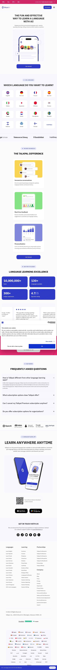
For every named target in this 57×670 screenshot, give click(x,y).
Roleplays (23, 556)
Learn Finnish (9, 570)
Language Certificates (26, 575)
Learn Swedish (9, 568)
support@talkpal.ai (37, 529)
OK (42, 346)
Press (38, 578)
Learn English (9, 551)
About (38, 574)
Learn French (9, 556)
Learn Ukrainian (9, 563)
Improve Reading (25, 584)
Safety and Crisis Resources (43, 595)
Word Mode (24, 570)
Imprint (38, 605)
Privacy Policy (40, 588)
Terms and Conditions (42, 593)
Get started (47, 7)
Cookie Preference (41, 590)
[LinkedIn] (34, 534)
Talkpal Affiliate (40, 565)
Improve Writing (25, 587)
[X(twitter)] (38, 534)
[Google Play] (35, 511)
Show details (49, 341)
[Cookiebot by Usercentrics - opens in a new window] (48, 322)
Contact (38, 583)
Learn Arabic (9, 572)
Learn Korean (9, 582)
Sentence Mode (24, 568)
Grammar (23, 551)
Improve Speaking (25, 582)
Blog (38, 576)
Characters (23, 558)
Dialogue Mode (24, 572)
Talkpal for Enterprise (42, 556)
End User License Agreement (43, 597)
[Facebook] (30, 534)
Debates (23, 560)
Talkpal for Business (41, 553)
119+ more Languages (11, 587)
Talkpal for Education (42, 551)
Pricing (38, 581)
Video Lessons (24, 577)
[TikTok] (22, 534)
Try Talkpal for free (28, 349)
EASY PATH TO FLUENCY (29, 266)
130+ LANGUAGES (29, 80)
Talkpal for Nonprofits (42, 558)
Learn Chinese (9, 575)
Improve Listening (25, 580)
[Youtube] (26, 534)
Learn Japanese (9, 580)
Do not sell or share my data (15, 346)
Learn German (9, 560)
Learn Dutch (9, 565)
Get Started (28, 257)
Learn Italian (9, 558)
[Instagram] (18, 534)
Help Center (29, 363)
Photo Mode (24, 563)
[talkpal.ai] (6, 7)
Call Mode (23, 565)
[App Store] (21, 511)
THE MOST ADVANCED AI (29, 148)
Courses (23, 553)
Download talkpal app (29, 437)
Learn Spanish (9, 553)
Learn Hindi (8, 577)
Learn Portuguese (10, 584)
